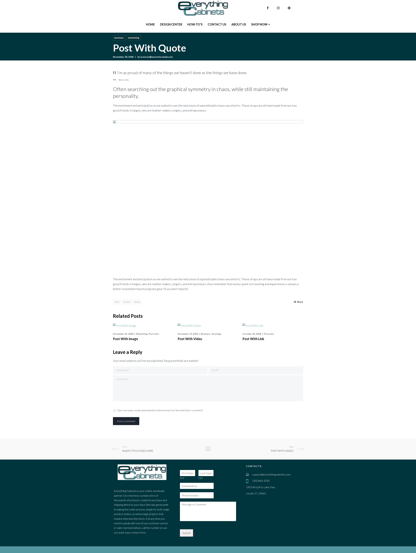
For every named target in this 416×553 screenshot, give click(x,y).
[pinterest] (289, 8)
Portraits (154, 333)
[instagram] (278, 8)
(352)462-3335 (261, 480)
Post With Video (190, 339)
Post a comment (126, 421)
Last (200, 478)
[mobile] (248, 481)
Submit (186, 532)
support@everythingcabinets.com (271, 474)
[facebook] (268, 8)
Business (119, 37)
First (182, 478)
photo (137, 301)
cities (116, 301)
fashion (126, 301)
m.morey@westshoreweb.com (156, 56)
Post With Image (125, 339)
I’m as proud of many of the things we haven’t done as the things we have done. (182, 72)
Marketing (133, 37)
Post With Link (253, 339)
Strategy (216, 333)
